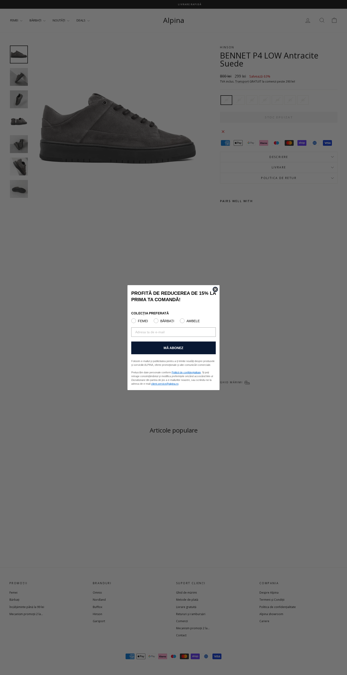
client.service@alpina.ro (164, 383)
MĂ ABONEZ (173, 348)
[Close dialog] (215, 289)
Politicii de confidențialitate (186, 372)
